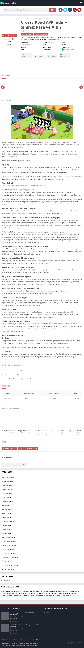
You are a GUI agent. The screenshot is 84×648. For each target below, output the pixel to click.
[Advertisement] (42, 66)
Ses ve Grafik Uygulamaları (10, 565)
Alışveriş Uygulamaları (9, 541)
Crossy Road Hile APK (9, 448)
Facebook (24, 56)
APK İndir (11, 35)
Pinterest (53, 56)
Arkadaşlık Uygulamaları (9, 545)
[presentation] (3, 87)
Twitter (40, 56)
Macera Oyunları (7, 509)
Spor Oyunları (6, 525)
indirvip (35, 643)
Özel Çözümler (6, 561)
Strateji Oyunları (7, 529)
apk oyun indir (31, 591)
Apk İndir (37, 640)
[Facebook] (60, 10)
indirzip (35, 645)
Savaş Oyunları (6, 517)
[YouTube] (75, 10)
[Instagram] (70, 10)
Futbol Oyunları (6, 497)
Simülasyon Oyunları (8, 521)
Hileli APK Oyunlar (7, 501)
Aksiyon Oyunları (45, 18)
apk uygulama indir (44, 591)
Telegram (62, 56)
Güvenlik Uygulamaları (9, 553)
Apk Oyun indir (5, 581)
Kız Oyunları (6, 505)
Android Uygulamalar (8, 537)
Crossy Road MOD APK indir (28, 448)
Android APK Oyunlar (32, 18)
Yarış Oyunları (6, 533)
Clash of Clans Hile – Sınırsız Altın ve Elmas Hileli (17, 645)
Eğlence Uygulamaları (8, 549)
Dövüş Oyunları (7, 493)
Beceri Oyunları (7, 485)
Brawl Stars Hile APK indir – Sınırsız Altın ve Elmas (17, 643)
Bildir (9, 44)
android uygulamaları (59, 593)
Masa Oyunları (6, 513)
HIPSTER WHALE (26, 44)
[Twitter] (65, 10)
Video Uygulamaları (8, 569)
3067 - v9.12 (8, 399)
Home (23, 18)
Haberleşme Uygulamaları (10, 557)
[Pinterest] (79, 10)
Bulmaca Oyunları (7, 489)
